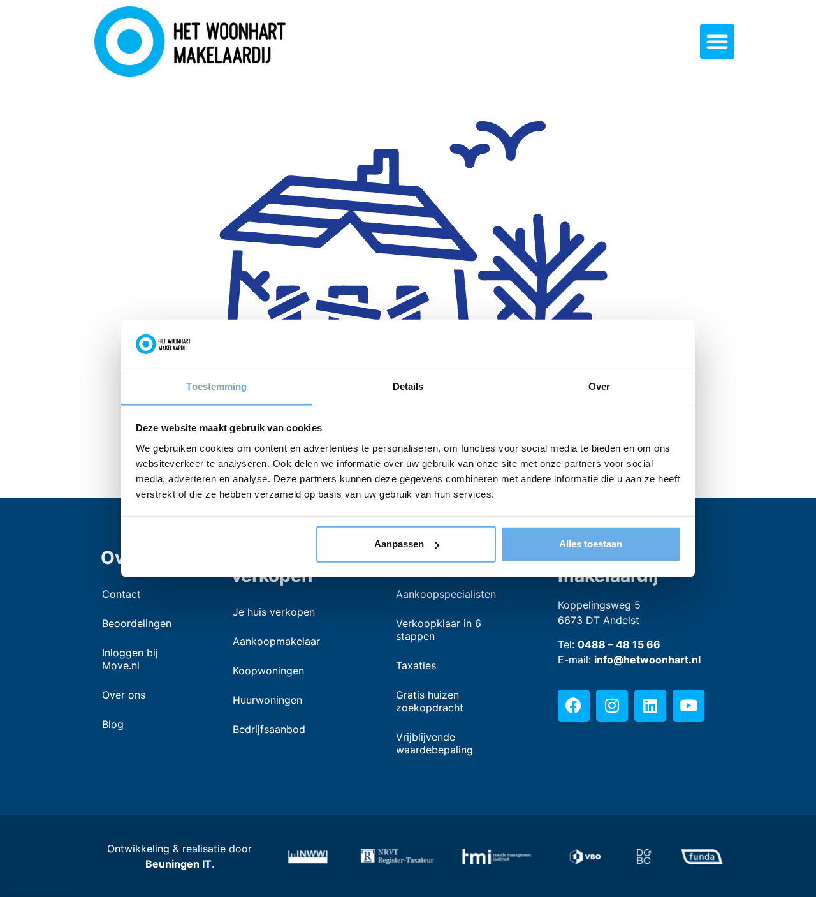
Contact (121, 594)
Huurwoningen (267, 699)
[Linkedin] (650, 706)
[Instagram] (612, 706)
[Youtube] (688, 706)
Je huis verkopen (274, 611)
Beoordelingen (136, 623)
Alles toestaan (590, 543)
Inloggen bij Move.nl (130, 659)
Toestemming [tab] (216, 386)
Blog (113, 724)
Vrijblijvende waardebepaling (434, 743)
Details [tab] (408, 386)
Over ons (123, 694)
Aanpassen (399, 543)
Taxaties (416, 665)
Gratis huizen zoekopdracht (429, 701)
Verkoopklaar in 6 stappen (438, 629)
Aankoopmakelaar (276, 641)
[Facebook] (574, 706)
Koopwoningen (268, 670)
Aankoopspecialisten (446, 594)
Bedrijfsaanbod (269, 729)
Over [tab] (599, 386)
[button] (717, 41)
